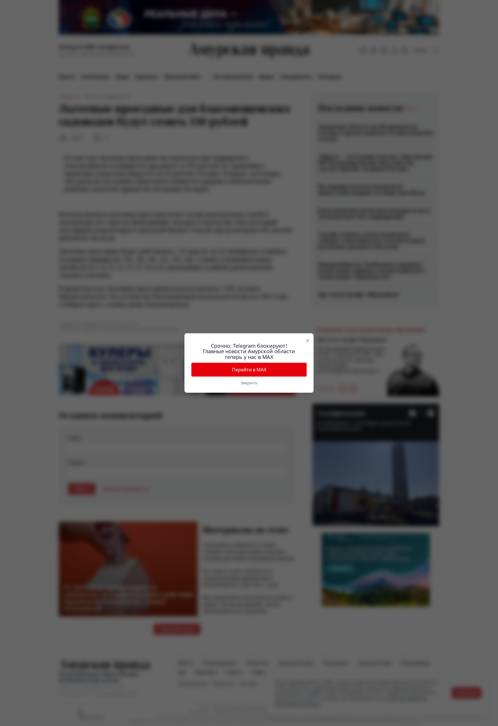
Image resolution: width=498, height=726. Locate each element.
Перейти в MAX (249, 369)
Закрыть (249, 382)
